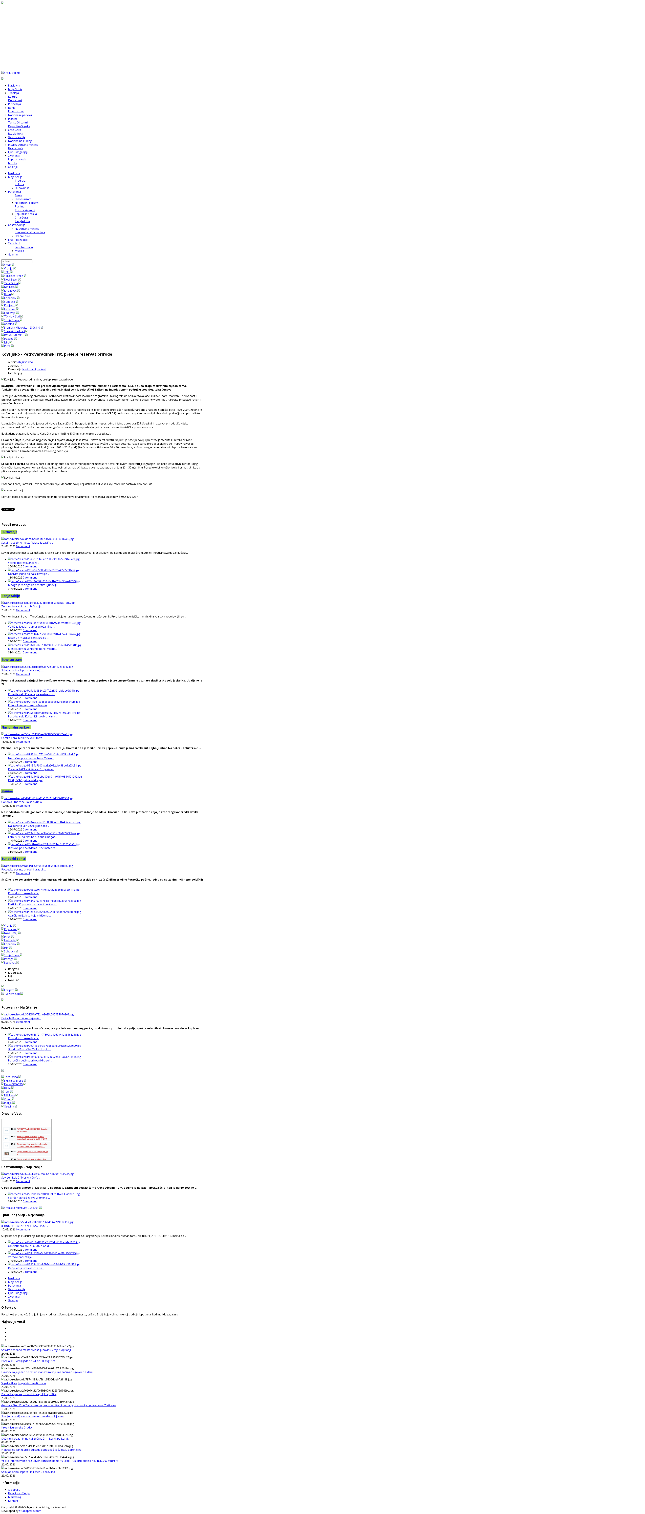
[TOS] (7, 272)
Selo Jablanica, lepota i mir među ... (22, 670)
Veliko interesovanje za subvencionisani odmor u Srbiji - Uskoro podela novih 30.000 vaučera (59, 1461)
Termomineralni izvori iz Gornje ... (22, 606)
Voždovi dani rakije (20, 1257)
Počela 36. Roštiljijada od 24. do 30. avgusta (28, 1361)
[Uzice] (7, 294)
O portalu (14, 1489)
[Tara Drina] (11, 283)
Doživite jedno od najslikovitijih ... (28, 574)
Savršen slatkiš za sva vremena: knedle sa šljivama (32, 1416)
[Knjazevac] (10, 290)
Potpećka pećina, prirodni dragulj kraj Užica (28, 1394)
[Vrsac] (7, 265)
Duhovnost (22, 188)
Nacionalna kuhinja (27, 228)
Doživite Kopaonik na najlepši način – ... (32, 904)
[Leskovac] (10, 309)
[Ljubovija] (10, 313)
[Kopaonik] (10, 298)
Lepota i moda (24, 247)
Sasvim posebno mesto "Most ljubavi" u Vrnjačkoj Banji (36, 1350)
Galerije (13, 254)
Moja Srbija (15, 177)
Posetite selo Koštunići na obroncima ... (32, 716)
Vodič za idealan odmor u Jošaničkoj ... (31, 626)
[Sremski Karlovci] (14, 331)
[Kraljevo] (9, 305)
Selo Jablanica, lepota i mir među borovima (28, 1472)
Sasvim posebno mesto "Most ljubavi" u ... (27, 542)
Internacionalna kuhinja (30, 232)
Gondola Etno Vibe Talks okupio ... (22, 802)
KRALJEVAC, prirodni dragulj (25, 780)
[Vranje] (8, 268)
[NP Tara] (9, 287)
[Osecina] (9, 324)
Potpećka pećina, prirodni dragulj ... (23, 869)
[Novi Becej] (11, 279)
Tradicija (20, 180)
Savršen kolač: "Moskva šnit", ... (20, 1177)
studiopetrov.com (30, 1511)
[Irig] (6, 342)
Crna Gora (21, 217)
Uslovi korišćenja (19, 1493)
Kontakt (13, 1501)
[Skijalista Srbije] (13, 276)
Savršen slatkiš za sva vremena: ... (29, 1198)
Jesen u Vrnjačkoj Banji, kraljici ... (28, 637)
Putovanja (14, 192)
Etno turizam (23, 199)
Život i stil (14, 243)
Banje (18, 195)
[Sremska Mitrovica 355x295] (21, 1208)
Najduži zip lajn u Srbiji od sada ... (28, 826)
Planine (19, 206)
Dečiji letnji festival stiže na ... (26, 1268)
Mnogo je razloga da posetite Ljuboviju (32, 585)
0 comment (23, 546)
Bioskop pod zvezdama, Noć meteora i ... (33, 848)
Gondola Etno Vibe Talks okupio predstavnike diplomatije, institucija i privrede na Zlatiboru (58, 1405)
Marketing (14, 1497)
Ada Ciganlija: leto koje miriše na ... (29, 915)
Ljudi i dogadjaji (18, 240)
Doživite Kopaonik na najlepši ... (21, 1018)
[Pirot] (7, 346)
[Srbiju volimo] (10, 73)
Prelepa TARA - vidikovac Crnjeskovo (31, 769)
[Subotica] (9, 302)
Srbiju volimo (24, 362)
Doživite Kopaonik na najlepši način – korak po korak (35, 1438)
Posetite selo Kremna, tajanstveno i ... (31, 694)
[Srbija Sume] (11, 320)
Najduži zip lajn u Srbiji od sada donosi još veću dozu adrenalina (41, 1450)
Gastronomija (16, 225)
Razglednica (22, 221)
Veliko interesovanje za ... (23, 563)
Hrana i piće (22, 236)
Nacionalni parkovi (26, 203)
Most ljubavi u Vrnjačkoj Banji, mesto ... (32, 649)
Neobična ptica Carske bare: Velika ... (31, 758)
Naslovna (14, 173)
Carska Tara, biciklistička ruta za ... (22, 738)
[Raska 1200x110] (14, 335)
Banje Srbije (10, 596)
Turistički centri (25, 210)
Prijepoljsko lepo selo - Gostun (27, 705)
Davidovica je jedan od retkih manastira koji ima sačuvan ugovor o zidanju (47, 1372)
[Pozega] (9, 338)
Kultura (19, 184)
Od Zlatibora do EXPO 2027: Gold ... (29, 1246)
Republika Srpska (26, 214)
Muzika (19, 251)
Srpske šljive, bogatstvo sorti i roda (23, 1383)
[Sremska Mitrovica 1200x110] (22, 327)
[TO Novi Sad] (12, 316)
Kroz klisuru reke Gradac (23, 893)
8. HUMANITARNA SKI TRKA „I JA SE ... (24, 1226)
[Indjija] (8, 1103)
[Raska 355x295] (13, 1084)
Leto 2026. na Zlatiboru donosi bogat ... (32, 837)
